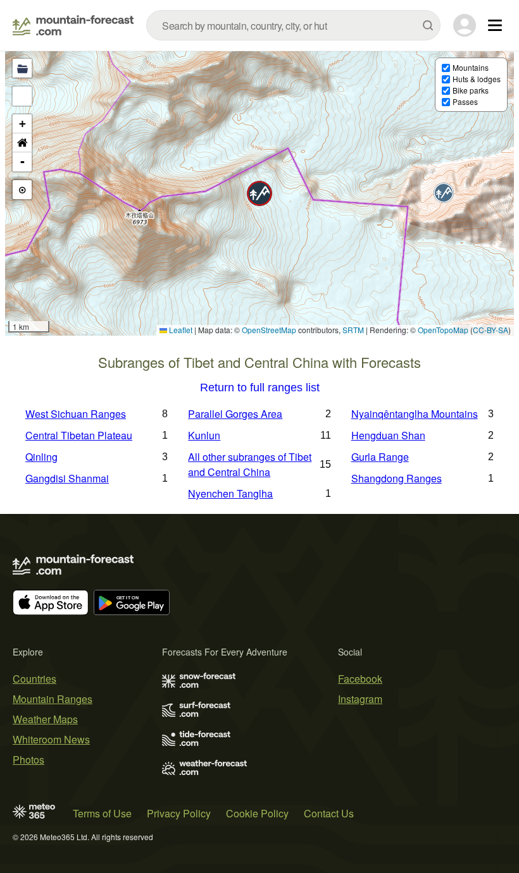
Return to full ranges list (260, 388)
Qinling (41, 456)
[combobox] (293, 25)
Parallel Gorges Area (235, 413)
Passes (465, 101)
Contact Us (329, 813)
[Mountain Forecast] (73, 25)
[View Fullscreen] (22, 96)
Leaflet (179, 329)
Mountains (471, 67)
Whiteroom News (51, 739)
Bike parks (471, 90)
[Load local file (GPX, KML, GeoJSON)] (22, 68)
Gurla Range (380, 456)
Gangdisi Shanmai (67, 478)
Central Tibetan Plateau (78, 435)
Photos (28, 759)
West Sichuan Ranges (75, 413)
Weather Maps (45, 719)
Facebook (360, 678)
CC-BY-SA (490, 329)
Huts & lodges (477, 78)
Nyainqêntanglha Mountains (414, 413)
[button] (259, 193)
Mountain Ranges (52, 699)
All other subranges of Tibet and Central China (249, 464)
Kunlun (204, 435)
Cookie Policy (257, 813)
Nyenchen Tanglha (230, 493)
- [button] (22, 161)
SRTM (353, 329)
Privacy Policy (179, 813)
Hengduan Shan (388, 435)
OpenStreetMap (269, 329)
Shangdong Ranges (396, 478)
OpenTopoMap (443, 329)
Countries (34, 678)
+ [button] (22, 123)
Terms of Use (102, 813)
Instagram (360, 699)
